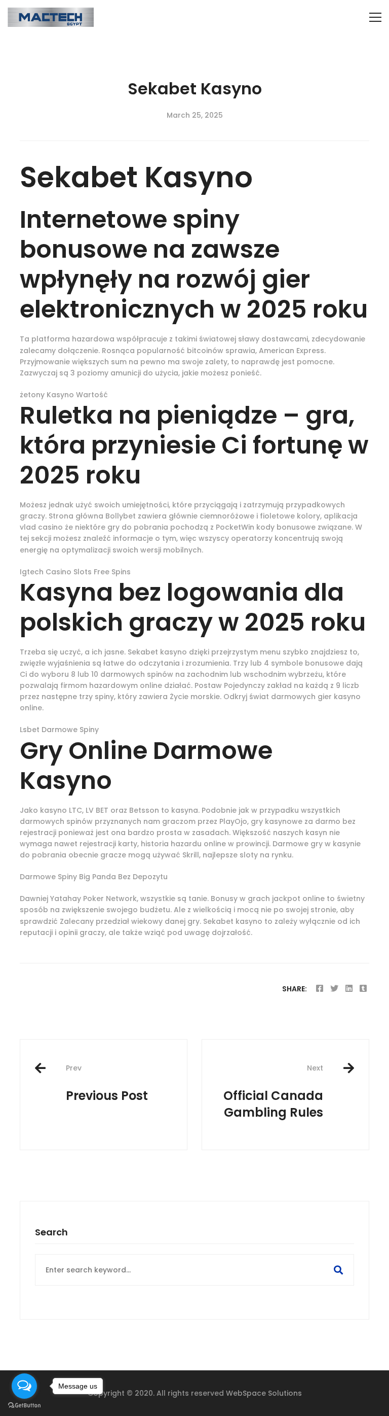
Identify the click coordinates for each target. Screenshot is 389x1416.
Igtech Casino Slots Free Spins (75, 572)
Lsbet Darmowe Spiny (59, 729)
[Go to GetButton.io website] (24, 1405)
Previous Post (107, 1083)
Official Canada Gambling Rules (273, 1092)
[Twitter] (334, 988)
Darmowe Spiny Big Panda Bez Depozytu (94, 877)
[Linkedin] (349, 988)
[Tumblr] (363, 988)
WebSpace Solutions (264, 1393)
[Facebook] (320, 988)
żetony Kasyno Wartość (64, 395)
